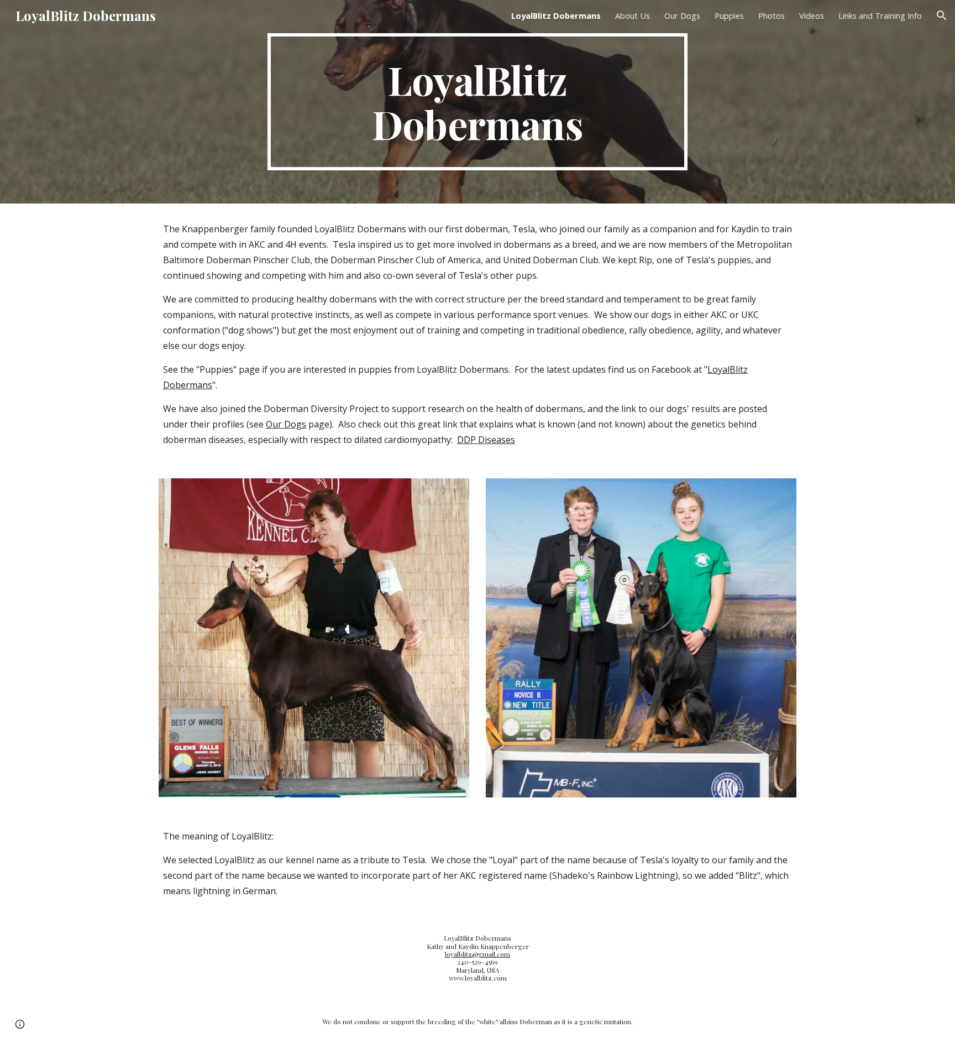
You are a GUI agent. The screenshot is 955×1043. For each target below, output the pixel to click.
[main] (477, 101)
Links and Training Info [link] (880, 15)
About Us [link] (632, 15)
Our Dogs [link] (682, 15)
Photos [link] (771, 15)
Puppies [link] (729, 15)
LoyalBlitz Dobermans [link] (556, 15)
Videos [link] (811, 15)
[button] (941, 15)
